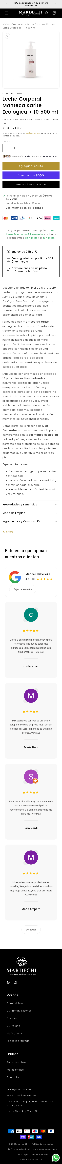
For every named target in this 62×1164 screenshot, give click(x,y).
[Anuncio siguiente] (56, 4)
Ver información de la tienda (24, 208)
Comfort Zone (15, 1003)
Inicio (5, 24)
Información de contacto (45, 1149)
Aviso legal (23, 1154)
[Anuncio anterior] (6, 4)
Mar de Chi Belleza (37, 574)
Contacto (13, 1077)
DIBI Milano (13, 1026)
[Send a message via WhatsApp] (55, 1157)
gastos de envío (33, 133)
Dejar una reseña (23, 589)
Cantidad (7, 141)
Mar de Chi (23, 1144)
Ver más (40, 652)
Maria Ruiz (31, 747)
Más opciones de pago (31, 184)
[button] (6, 13)
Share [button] (10, 531)
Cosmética (17, 24)
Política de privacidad (19, 1149)
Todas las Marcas (18, 1041)
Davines (12, 1018)
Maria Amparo (31, 909)
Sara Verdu (31, 828)
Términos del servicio (32, 1159)
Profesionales (15, 1069)
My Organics (15, 1033)
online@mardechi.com (20, 1089)
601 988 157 (29, 1095)
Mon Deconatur (12, 93)
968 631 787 (13, 1095)
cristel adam (31, 666)
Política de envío (40, 1154)
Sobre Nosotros (16, 1062)
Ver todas (31, 929)
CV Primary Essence (19, 1010)
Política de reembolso (42, 1144)
